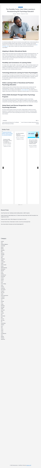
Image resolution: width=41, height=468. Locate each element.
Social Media (3, 323)
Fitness (2, 280)
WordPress (3, 339)
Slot (1, 321)
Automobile (3, 245)
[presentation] (7, 134)
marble (2, 304)
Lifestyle (2, 301)
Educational (20, 7)
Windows (2, 337)
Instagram (3, 296)
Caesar (18, 137)
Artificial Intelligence (4, 244)
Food (2, 282)
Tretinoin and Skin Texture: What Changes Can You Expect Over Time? (13, 219)
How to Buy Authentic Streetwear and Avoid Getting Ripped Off (12, 224)
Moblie (2, 308)
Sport (2, 326)
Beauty (2, 247)
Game (2, 285)
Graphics (2, 291)
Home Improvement (4, 295)
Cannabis (2, 254)
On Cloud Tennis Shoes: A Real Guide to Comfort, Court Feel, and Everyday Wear (15, 221)
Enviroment (3, 276)
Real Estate (3, 315)
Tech (2, 327)
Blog (2, 251)
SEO (2, 317)
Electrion (2, 270)
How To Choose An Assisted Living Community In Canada (30, 122)
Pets (2, 314)
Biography (3, 250)
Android (2, 241)
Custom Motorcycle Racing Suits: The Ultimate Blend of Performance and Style (10, 122)
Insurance (2, 298)
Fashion (2, 277)
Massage (2, 307)
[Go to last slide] (3, 168)
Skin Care (2, 320)
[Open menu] (39, 1)
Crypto (2, 263)
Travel (2, 330)
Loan (2, 302)
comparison (3, 261)
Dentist (2, 266)
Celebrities (3, 258)
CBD (2, 257)
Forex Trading (3, 283)
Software (2, 324)
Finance (2, 279)
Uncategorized (3, 333)
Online (2, 311)
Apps (2, 242)
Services (2, 318)
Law (1, 299)
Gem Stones (3, 289)
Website (2, 336)
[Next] (37, 168)
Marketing (2, 305)
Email (2, 272)
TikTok (2, 329)
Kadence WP (29, 465)
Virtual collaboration (25, 89)
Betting (2, 248)
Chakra (2, 260)
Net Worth (3, 310)
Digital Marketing (4, 267)
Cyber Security (3, 264)
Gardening (3, 288)
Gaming (2, 286)
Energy (2, 273)
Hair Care (2, 292)
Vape (2, 334)
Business (2, 253)
